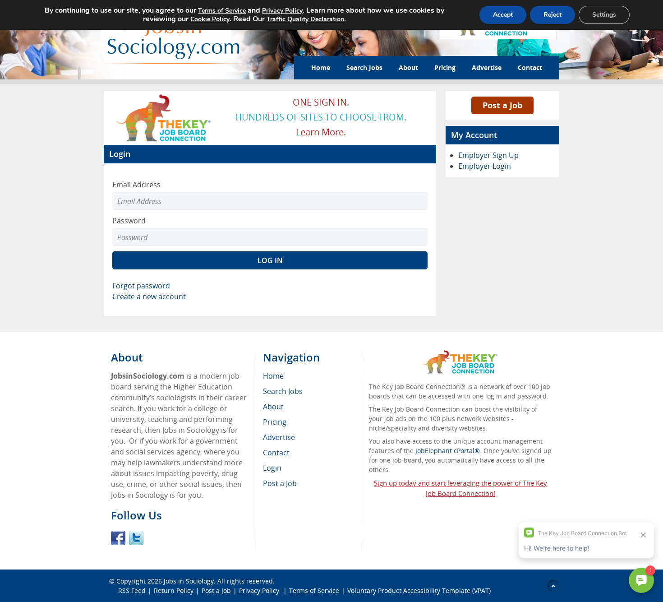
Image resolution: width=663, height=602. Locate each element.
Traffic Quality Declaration (305, 19)
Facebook (118, 538)
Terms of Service (314, 590)
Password (129, 221)
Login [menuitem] (272, 468)
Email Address (136, 185)
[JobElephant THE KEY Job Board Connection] (164, 97)
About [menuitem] (273, 407)
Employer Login (484, 166)
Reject (552, 14)
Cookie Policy (210, 19)
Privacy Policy (260, 590)
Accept (503, 14)
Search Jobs (364, 67)
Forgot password (141, 286)
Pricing (445, 67)
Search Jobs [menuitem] (283, 391)
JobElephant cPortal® (447, 450)
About (408, 67)
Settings (604, 14)
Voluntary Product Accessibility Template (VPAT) (419, 590)
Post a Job (502, 105)
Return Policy (173, 590)
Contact (530, 67)
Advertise (487, 67)
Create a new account (149, 296)
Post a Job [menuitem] (280, 483)
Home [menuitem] (273, 376)
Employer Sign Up (488, 155)
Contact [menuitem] (276, 453)
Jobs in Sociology (189, 581)
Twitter (136, 538)
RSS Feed (132, 590)
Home (320, 67)
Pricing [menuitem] (274, 422)
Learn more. (321, 132)
